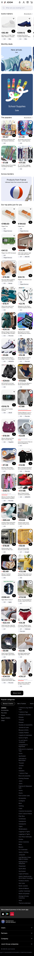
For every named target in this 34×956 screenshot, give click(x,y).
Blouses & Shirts (23, 730)
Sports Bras (22, 868)
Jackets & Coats (24, 727)
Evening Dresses (24, 778)
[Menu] (2, 2)
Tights (20, 826)
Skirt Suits (22, 883)
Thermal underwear (25, 903)
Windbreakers (23, 829)
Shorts (21, 790)
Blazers (21, 847)
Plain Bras (22, 816)
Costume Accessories (25, 811)
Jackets (21, 765)
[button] (3, 914)
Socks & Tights (23, 738)
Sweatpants (22, 821)
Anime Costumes (24, 842)
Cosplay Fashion (24, 732)
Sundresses (22, 819)
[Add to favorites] (13, 18)
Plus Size (4, 713)
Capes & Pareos (23, 874)
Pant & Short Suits (24, 795)
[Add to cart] (13, 31)
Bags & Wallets (5, 718)
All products (27, 14)
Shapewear (22, 866)
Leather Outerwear (24, 891)
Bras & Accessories (24, 776)
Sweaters (21, 770)
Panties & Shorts (24, 880)
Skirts (20, 768)
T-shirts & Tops (23, 712)
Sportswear (22, 756)
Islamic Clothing (23, 852)
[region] (17, 28)
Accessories (4, 710)
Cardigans (22, 801)
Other (3, 720)
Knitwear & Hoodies (25, 714)
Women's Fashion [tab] (8, 703)
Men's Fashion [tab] (21, 703)
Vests (20, 900)
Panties (21, 839)
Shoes (3, 715)
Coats (20, 808)
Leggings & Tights (24, 831)
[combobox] (18, 8)
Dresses (21, 717)
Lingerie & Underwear (25, 735)
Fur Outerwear (23, 849)
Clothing (3, 707)
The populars (6, 118)
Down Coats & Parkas (25, 813)
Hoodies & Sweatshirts (25, 725)
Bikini (20, 803)
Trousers (21, 720)
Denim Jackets (23, 886)
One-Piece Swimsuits (25, 836)
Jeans (20, 781)
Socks (20, 753)
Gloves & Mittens (24, 888)
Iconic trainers (7, 14)
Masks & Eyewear (24, 893)
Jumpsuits (22, 854)
